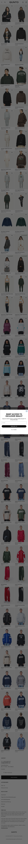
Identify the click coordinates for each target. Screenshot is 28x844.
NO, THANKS (14, 429)
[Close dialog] (26, 411)
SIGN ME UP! (14, 426)
